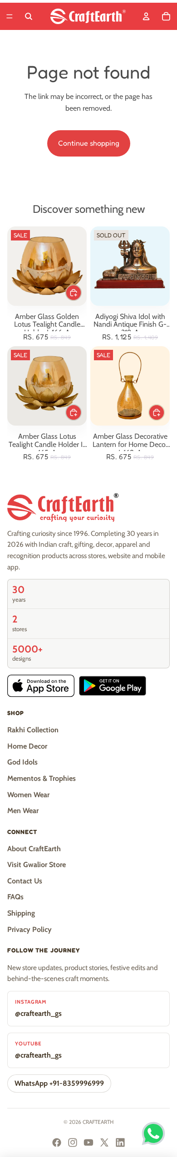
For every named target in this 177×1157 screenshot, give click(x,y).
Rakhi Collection (33, 730)
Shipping (21, 913)
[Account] (146, 16)
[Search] (28, 16)
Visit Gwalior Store (36, 864)
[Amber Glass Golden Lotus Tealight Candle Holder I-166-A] (47, 266)
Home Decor (27, 746)
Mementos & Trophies (41, 778)
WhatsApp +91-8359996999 (59, 1083)
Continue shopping (88, 142)
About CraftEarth (34, 848)
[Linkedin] (120, 1142)
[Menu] (9, 16)
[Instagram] (72, 1142)
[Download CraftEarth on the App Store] (40, 686)
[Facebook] (56, 1142)
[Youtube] (88, 1142)
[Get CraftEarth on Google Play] (112, 686)
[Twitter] (104, 1142)
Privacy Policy (29, 929)
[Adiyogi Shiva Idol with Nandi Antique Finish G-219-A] (130, 266)
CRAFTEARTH (98, 1121)
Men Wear (23, 810)
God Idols (22, 762)
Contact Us (24, 881)
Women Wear (28, 794)
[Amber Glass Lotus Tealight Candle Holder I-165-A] (47, 386)
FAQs (15, 896)
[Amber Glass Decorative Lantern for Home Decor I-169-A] (130, 386)
